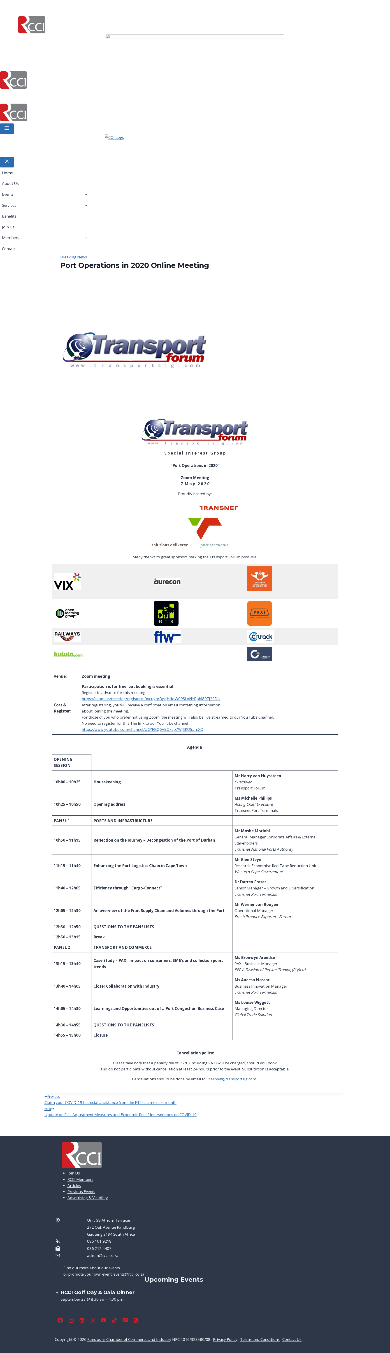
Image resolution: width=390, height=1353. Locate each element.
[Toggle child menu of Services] (85, 205)
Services (76, 95)
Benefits (104, 95)
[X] (92, 1320)
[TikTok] (114, 1320)
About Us (28, 95)
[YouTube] (103, 1320)
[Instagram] (71, 1320)
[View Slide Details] (195, 45)
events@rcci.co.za (129, 1274)
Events (49, 95)
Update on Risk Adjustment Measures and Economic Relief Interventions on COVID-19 (120, 1112)
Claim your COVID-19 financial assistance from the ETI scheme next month (110, 1099)
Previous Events (81, 1191)
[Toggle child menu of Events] (85, 194)
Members (146, 95)
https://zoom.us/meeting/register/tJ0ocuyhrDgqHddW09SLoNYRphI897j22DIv (151, 698)
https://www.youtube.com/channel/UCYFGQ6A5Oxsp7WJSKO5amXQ (142, 729)
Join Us (125, 95)
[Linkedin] (82, 1320)
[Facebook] (60, 1320)
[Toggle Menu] (7, 128)
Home (8, 95)
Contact (176, 95)
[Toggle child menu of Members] (85, 237)
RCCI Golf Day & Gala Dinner (98, 1292)
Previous (98, 45)
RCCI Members (80, 1179)
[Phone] (136, 1320)
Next (291, 45)
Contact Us (292, 1339)
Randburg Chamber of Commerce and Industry (129, 1339)
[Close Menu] (7, 162)
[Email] (125, 1320)
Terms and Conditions (260, 1339)
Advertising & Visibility (87, 1197)
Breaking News (73, 257)
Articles (74, 1185)
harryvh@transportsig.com (232, 1078)
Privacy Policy (225, 1339)
